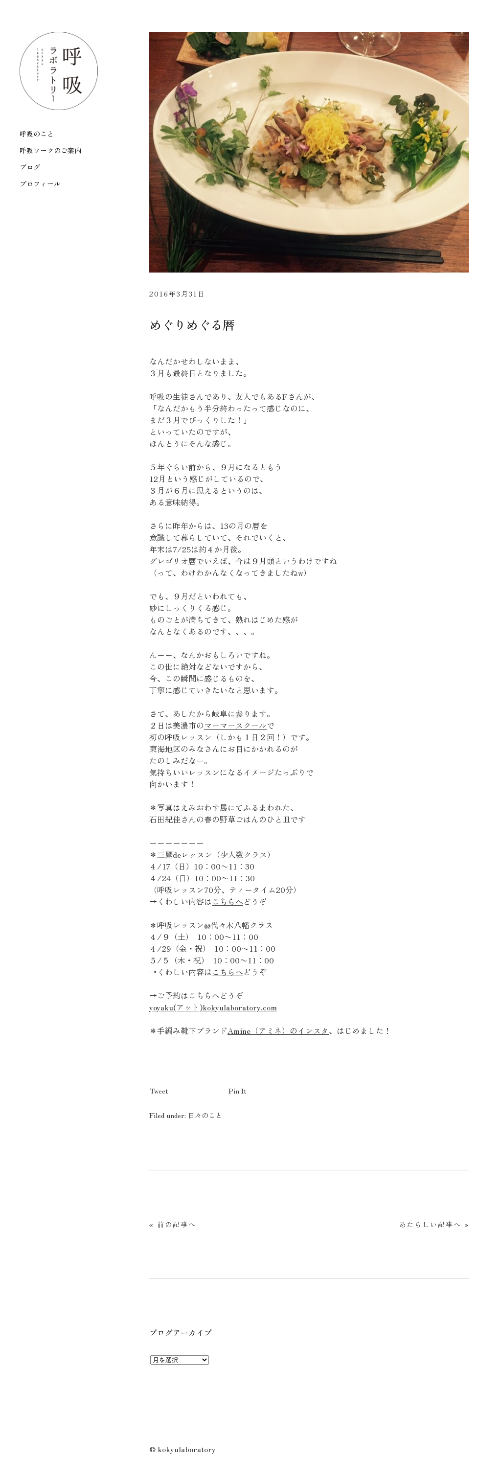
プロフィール (40, 183)
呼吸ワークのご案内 (50, 150)
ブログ (30, 167)
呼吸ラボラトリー (59, 71)
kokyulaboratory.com (240, 1007)
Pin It (237, 1091)
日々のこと (205, 1115)
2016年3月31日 (177, 293)
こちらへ (227, 901)
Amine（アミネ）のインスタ (278, 1030)
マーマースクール (235, 725)
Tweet (159, 1091)
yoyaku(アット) (176, 1007)
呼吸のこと (37, 133)
